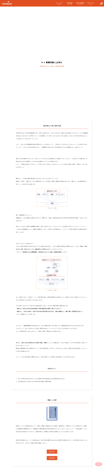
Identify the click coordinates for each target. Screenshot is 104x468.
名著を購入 (52, 458)
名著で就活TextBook (70, 3)
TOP (98, 464)
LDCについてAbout (90, 3)
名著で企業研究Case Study (80, 3)
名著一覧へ (52, 451)
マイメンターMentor (59, 3)
